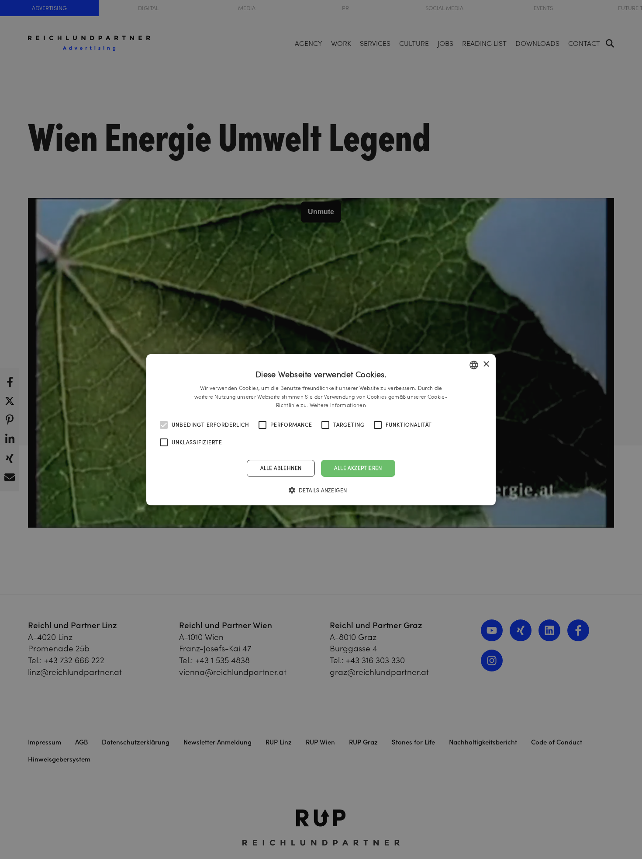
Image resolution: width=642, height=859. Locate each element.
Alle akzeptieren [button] (358, 468)
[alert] (321, 429)
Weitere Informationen (338, 405)
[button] (321, 490)
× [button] (486, 364)
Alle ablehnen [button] (280, 468)
